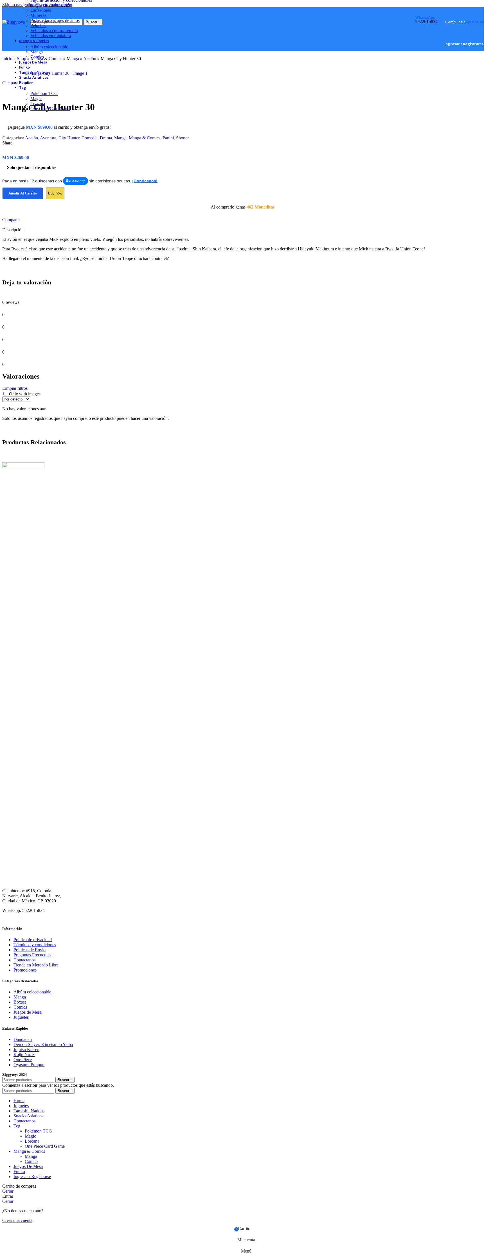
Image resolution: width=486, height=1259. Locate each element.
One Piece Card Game (50, 108)
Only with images (24, 393)
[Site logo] (13, 22)
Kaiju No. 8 (24, 1054)
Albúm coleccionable (49, 46)
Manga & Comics (144, 137)
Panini (168, 137)
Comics (37, 57)
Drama (106, 137)
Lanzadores (40, 10)
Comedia (90, 137)
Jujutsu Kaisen (26, 1049)
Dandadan (23, 1039)
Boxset (20, 1002)
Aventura (48, 137)
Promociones (25, 970)
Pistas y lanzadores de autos (55, 20)
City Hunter (68, 137)
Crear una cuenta (17, 1220)
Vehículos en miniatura (50, 35)
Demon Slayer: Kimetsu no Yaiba (43, 1044)
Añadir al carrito (22, 193)
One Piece (23, 1059)
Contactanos (24, 959)
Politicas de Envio (30, 949)
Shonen (183, 137)
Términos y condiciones (35, 944)
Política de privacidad (33, 939)
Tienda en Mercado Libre (36, 965)
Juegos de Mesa (28, 1012)
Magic (36, 98)
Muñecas (38, 15)
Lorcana (37, 103)
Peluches (38, 25)
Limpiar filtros (15, 388)
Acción (31, 137)
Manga (36, 51)
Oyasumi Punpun (29, 1064)
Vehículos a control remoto (54, 30)
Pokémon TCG (44, 93)
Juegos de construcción (50, 5)
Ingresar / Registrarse (32, 1176)
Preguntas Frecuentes (32, 954)
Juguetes (21, 1017)
